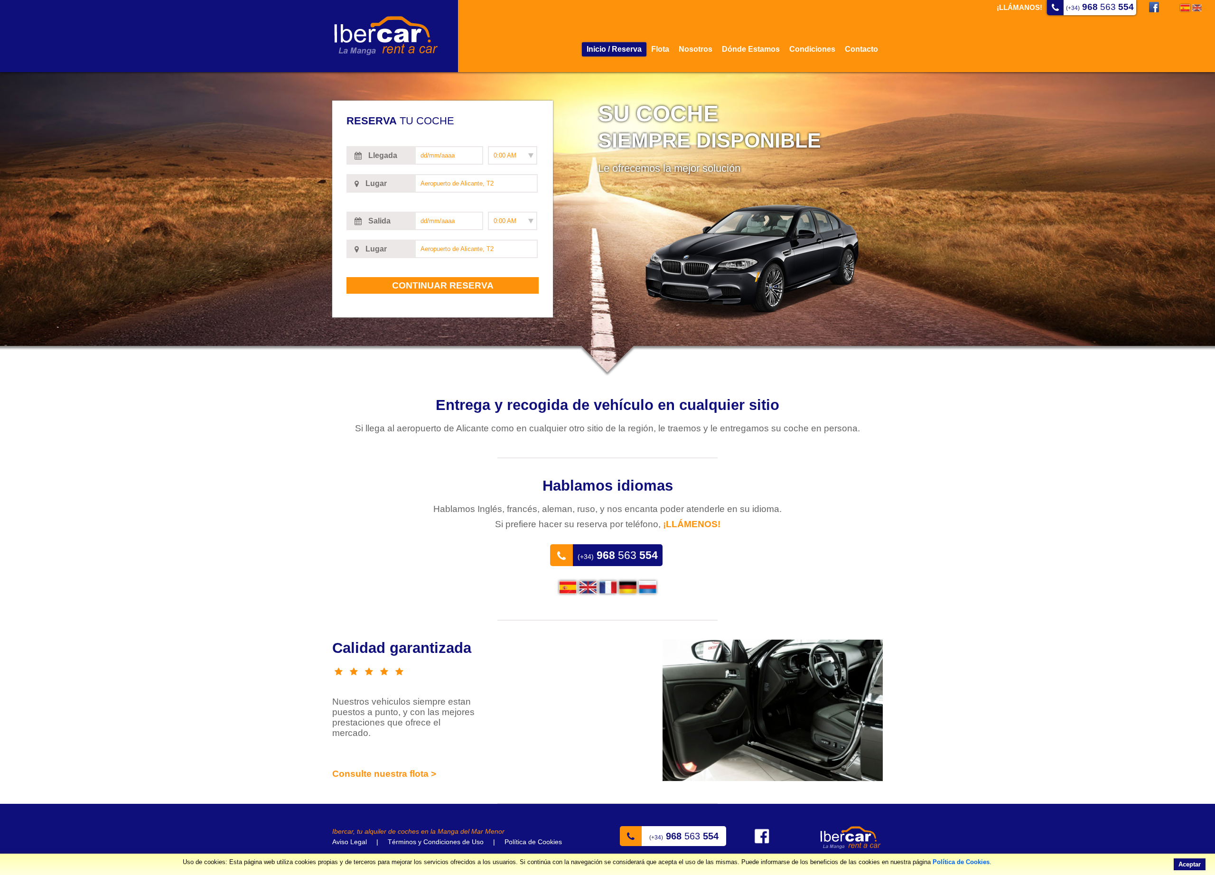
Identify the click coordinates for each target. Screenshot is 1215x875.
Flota (660, 49)
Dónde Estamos (751, 49)
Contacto (861, 49)
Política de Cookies (961, 862)
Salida (378, 221)
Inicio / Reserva (614, 49)
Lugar (375, 183)
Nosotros (695, 49)
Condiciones (812, 49)
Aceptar (1189, 864)
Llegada (381, 155)
